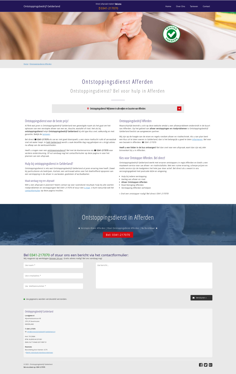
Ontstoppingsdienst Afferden (40, 64)
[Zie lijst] (179, 108)
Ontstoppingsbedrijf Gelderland (42, 6)
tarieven (46, 134)
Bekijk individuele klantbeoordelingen (39, 352)
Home (26, 64)
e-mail (87, 187)
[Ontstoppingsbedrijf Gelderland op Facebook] (201, 365)
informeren (197, 139)
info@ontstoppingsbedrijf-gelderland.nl (41, 332)
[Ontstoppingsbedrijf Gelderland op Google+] (210, 365)
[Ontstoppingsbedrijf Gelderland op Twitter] (205, 365)
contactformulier (32, 190)
